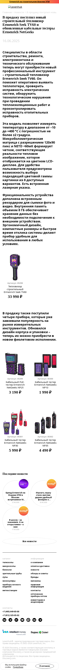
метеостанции (10, 590)
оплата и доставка (40, 566)
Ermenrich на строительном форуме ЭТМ (29, 2)
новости (35, 570)
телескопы (8, 562)
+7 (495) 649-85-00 (11, 612)
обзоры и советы (39, 573)
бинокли (7, 570)
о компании (37, 562)
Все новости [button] (29, 541)
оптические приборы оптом (39, 595)
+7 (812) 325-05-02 (11, 615)
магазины (36, 581)
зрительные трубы (12, 573)
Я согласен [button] (44, 666)
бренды (34, 577)
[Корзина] (51, 7)
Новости (19, 12)
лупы (5, 577)
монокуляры (9, 581)
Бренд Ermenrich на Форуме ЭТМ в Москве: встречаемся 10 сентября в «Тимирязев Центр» (15, 496)
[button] (39, 7)
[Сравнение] (47, 7)
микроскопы (9, 566)
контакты (36, 590)
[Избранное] (43, 7)
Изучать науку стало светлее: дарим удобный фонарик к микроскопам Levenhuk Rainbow (43, 496)
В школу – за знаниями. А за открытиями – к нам (15, 523)
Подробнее (18, 667)
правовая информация (37, 586)
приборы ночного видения (12, 586)
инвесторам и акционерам (38, 601)
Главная (7, 12)
